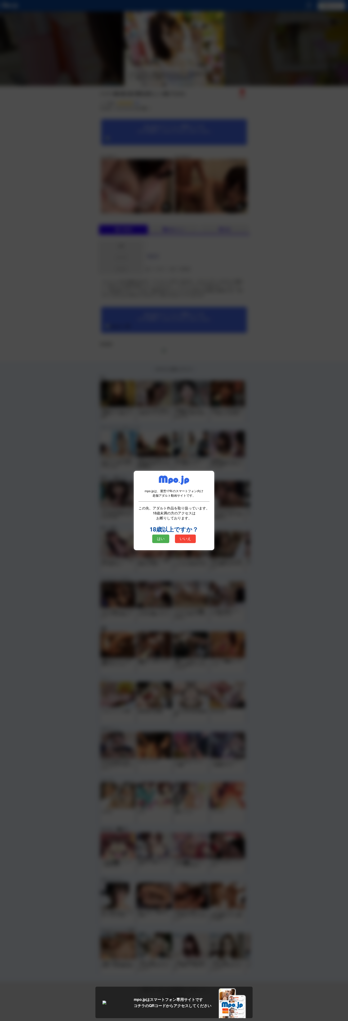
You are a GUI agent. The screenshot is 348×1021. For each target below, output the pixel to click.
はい (161, 539)
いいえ (185, 539)
